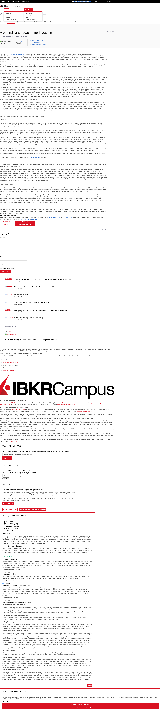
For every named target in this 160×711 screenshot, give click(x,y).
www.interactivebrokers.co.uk (66, 404)
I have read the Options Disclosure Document (33, 509)
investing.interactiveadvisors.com (38, 44)
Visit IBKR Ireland (7, 221)
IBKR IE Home (97, 1)
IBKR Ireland (25, 219)
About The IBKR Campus (10, 362)
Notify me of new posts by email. (8, 268)
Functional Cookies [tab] (11, 527)
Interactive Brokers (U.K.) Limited (81, 704)
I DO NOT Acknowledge (10, 509)
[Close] (157, 445)
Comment (2, 237)
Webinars (27, 22)
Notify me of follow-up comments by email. (10, 264)
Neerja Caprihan (20, 41)
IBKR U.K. (34, 219)
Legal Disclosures (34, 157)
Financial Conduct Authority (64, 403)
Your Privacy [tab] (9, 521)
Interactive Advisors (35, 42)
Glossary (63, 22)
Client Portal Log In (11, 14)
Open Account (28, 10)
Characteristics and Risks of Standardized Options (37, 496)
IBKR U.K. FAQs (67, 217)
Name (1, 256)
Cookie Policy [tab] (9, 530)
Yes (5, 572)
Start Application (30, 14)
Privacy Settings (8, 503)
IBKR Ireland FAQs (54, 217)
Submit (90, 685)
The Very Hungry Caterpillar (15, 54)
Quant (18, 22)
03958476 (14, 403)
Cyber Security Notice (9, 370)
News (11, 22)
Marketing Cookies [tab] (11, 528)
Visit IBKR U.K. (7, 224)
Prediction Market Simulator (81, 1)
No (9, 572)
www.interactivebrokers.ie (84, 411)
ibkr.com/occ (61, 496)
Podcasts (37, 22)
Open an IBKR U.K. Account (24, 224)
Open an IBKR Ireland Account (25, 221)
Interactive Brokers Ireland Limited (81, 707)
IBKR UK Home (108, 1)
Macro (10, 331)
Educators (53, 22)
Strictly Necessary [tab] (11, 523)
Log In (6, 10)
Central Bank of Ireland (18, 409)
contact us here (14, 441)
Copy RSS (7, 458)
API (45, 22)
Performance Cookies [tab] (12, 525)
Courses (2, 22)
